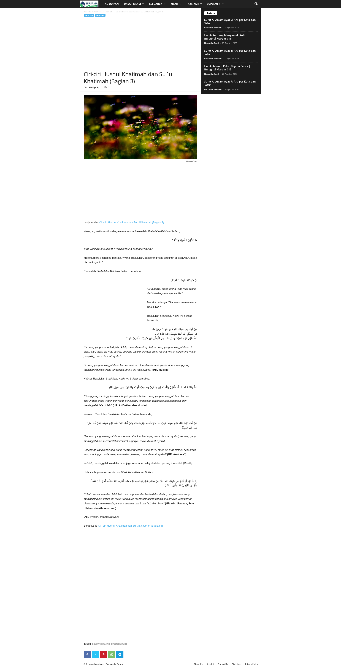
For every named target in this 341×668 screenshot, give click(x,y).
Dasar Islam (132, 4)
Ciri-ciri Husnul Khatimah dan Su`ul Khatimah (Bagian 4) (130, 525)
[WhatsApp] (111, 654)
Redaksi (210, 664)
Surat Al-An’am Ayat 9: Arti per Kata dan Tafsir (230, 21)
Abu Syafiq (94, 87)
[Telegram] (119, 654)
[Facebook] (87, 654)
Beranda (87, 11)
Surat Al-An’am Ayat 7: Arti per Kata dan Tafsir (230, 83)
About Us (198, 664)
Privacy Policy (251, 664)
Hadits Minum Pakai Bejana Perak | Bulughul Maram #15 (227, 67)
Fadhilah (108, 11)
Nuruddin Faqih (211, 43)
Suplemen (213, 4)
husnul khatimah (101, 644)
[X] (95, 654)
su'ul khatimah (118, 644)
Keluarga (155, 4)
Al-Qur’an (112, 4)
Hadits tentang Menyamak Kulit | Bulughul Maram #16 (226, 36)
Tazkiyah (192, 4)
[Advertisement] (140, 44)
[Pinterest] (103, 654)
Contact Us (223, 664)
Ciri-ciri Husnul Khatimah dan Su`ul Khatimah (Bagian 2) (131, 222)
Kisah (174, 4)
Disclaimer (236, 664)
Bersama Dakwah (212, 27)
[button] (256, 4)
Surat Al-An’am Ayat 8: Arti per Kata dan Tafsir (230, 52)
